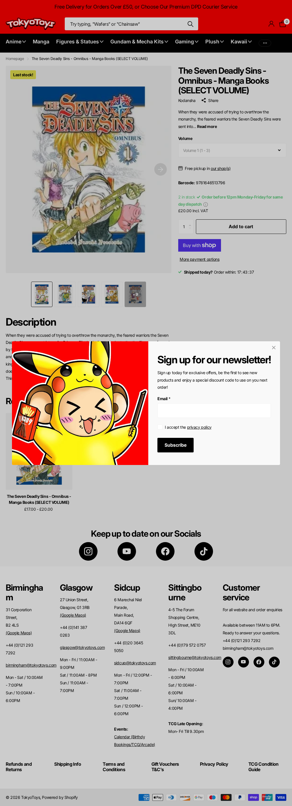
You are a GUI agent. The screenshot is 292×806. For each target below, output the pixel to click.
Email (164, 398)
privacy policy (199, 426)
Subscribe (175, 445)
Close (273, 347)
